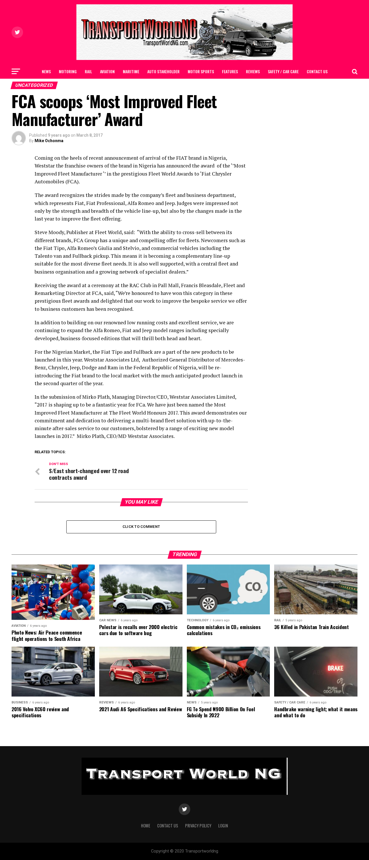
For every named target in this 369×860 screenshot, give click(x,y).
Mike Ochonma (49, 140)
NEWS (46, 71)
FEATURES (230, 71)
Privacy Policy (198, 826)
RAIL (88, 71)
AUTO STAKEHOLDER (163, 71)
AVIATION (107, 71)
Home (145, 826)
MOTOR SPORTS (201, 71)
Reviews (253, 71)
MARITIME (131, 71)
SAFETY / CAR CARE (283, 71)
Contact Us (317, 71)
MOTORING (68, 71)
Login (223, 826)
